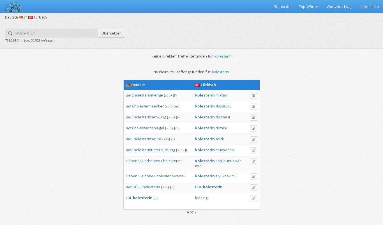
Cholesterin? (171, 160)
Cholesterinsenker (148, 106)
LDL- (139, 197)
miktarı (221, 95)
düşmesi (223, 117)
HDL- (209, 186)
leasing (201, 197)
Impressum (369, 6)
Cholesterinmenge (147, 95)
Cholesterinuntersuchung (153, 149)
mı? (198, 165)
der (128, 106)
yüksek (224, 175)
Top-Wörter (308, 6)
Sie (141, 160)
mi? (234, 175)
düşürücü (224, 106)
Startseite (282, 6)
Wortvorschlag (339, 6)
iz (206, 175)
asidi (220, 138)
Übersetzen (111, 33)
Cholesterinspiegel (148, 127)
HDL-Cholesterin (146, 186)
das (129, 186)
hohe (148, 175)
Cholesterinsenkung (148, 117)
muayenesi (225, 149)
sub (167, 95)
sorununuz (225, 160)
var (238, 160)
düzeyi (221, 127)
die (128, 95)
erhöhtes (152, 160)
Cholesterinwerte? (169, 175)
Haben (131, 160)
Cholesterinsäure (146, 138)
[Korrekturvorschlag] (253, 96)
